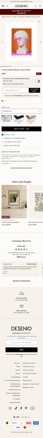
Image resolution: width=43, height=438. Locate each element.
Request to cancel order (31, 384)
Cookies (25, 377)
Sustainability (15, 377)
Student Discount (14, 390)
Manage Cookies (28, 387)
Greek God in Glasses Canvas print (28, 17)
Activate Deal (34, 90)
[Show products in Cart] (40, 6)
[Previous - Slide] (2, 41)
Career (18, 373)
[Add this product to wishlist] (39, 21)
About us (17, 363)
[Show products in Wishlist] (35, 6)
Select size (5, 107)
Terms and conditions (30, 373)
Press (18, 366)
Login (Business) (14, 402)
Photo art (11, 17)
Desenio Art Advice (29, 363)
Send (21, 350)
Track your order (28, 370)
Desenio (27, 432)
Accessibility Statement (12, 380)
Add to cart (21, 129)
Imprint (18, 370)
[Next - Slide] (40, 41)
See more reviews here (21, 281)
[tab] (5, 66)
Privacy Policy (18, 95)
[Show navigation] (3, 6)
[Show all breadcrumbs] (4, 17)
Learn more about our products (21, 168)
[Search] (7, 6)
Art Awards (16, 399)
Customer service (29, 366)
